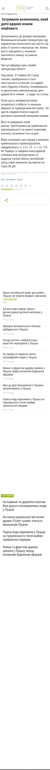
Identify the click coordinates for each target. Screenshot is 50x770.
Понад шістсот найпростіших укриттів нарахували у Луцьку (20, 342)
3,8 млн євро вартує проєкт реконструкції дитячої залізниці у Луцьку (22, 312)
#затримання (10, 180)
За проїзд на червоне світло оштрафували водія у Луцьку (20, 355)
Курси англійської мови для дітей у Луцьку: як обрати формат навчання (24, 294)
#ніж (2, 180)
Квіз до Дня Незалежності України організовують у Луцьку (23, 387)
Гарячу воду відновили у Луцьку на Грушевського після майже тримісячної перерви (23, 402)
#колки (19, 180)
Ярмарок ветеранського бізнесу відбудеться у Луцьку (21, 327)
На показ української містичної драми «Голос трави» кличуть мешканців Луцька (23, 520)
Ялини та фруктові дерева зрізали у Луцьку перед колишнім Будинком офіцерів (24, 371)
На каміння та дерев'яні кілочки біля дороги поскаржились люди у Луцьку (25, 505)
